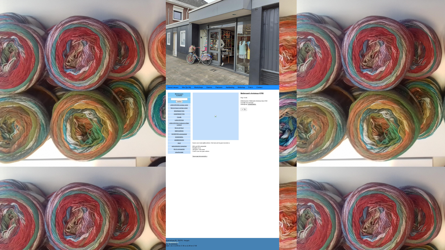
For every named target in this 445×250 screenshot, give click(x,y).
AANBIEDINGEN (179, 140)
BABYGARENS (179, 131)
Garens (209, 87)
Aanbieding (230, 87)
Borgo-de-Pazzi (179, 128)
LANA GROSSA (179, 120)
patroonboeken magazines (179, 146)
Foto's (250, 87)
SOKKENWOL (179, 137)
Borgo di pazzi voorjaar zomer (179, 108)
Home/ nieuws (173, 87)
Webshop (241, 87)
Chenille (179, 117)
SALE (179, 143)
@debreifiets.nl (173, 242)
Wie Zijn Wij (186, 87)
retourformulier (179, 152)
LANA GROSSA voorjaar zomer (179, 105)
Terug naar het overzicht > (199, 156)
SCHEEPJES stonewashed (179, 134)
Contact (259, 87)
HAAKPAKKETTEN (179, 114)
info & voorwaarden (179, 149)
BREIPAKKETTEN (179, 111)
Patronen (219, 87)
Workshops (198, 87)
